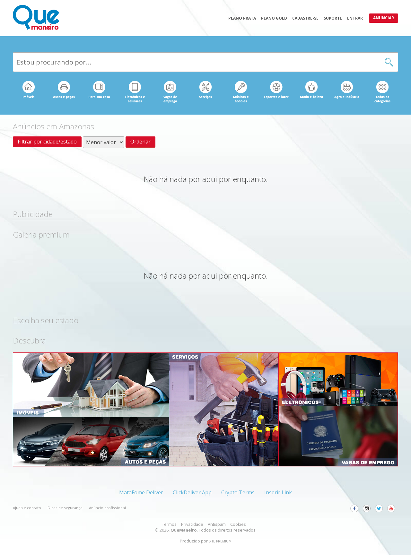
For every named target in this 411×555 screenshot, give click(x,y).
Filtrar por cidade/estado (47, 141)
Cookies (238, 524)
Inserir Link (278, 492)
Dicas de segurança (65, 507)
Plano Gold (274, 18)
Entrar (355, 18)
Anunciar (383, 18)
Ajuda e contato (27, 507)
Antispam (217, 524)
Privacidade (192, 524)
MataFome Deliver (141, 492)
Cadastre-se (305, 18)
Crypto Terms (238, 492)
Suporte (333, 18)
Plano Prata (242, 18)
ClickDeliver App (192, 492)
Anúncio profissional (107, 507)
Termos (169, 524)
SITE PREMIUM (220, 541)
